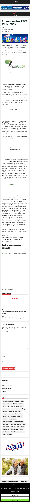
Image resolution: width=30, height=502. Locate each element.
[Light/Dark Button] (16, 1)
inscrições (5, 414)
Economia (18, 409)
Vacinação (22, 432)
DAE (8, 406)
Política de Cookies (6, 388)
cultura (4, 406)
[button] (12, 1)
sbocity (22, 426)
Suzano (21, 429)
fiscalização (11, 411)
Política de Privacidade (7, 386)
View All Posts (15, 304)
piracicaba (13, 416)
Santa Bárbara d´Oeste (16, 424)
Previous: (14, 311)
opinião (4, 416)
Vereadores (9, 434)
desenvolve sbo (6, 409)
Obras (21, 414)
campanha (9, 404)
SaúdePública (6, 426)
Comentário (5, 331)
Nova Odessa (15, 414)
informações (18, 411)
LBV (10, 414)
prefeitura (19, 416)
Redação (4, 27)
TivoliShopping (14, 432)
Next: (14, 317)
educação (24, 409)
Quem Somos (5, 380)
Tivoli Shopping (6, 432)
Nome (3, 351)
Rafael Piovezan (12, 419)
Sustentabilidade (14, 429)
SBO (18, 426)
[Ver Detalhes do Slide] (15, 8)
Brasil (4, 404)
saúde (24, 424)
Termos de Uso (5, 383)
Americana (17, 401)
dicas (13, 409)
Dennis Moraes (19, 406)
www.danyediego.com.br (10, 140)
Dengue (13, 406)
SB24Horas (13, 426)
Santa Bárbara (6, 424)
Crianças (15, 404)
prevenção (5, 419)
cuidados (21, 404)
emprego (5, 411)
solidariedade (6, 429)
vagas (4, 434)
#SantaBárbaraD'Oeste (8, 401)
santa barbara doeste (7, 421)
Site (3, 362)
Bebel (22, 401)
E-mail (3, 356)
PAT (8, 416)
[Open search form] (19, 2)
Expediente (4, 391)
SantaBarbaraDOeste (18, 421)
